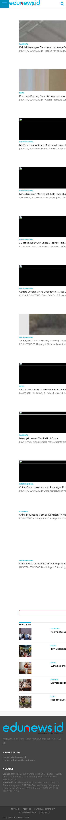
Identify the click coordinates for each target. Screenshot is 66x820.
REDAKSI (27, 809)
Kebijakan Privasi (27, 812)
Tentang (15, 809)
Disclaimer (45, 812)
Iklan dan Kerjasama (44, 809)
